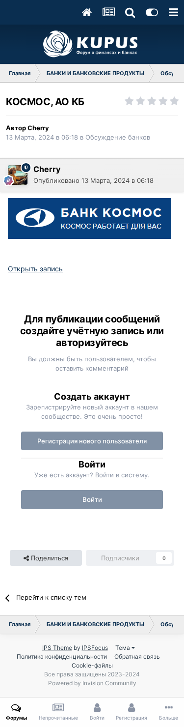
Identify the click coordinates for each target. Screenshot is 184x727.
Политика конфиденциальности (62, 656)
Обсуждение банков (117, 137)
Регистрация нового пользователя (92, 441)
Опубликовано (93, 180)
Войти (92, 499)
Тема (123, 647)
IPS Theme (57, 647)
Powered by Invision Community (92, 683)
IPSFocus (95, 647)
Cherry (38, 128)
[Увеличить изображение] (89, 217)
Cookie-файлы (92, 665)
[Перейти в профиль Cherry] (17, 175)
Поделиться (48, 558)
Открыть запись (35, 268)
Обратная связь (137, 656)
